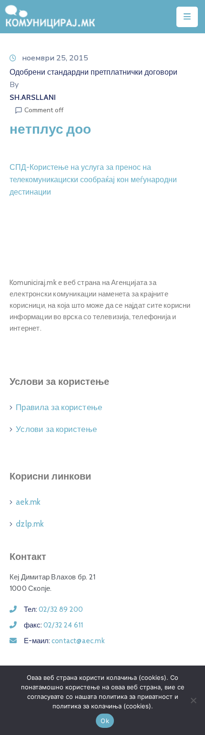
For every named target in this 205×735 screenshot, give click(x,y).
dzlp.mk (30, 524)
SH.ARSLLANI (33, 97)
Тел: (53, 609)
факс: (53, 625)
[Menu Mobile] (187, 17)
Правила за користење (59, 407)
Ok (105, 721)
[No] (193, 700)
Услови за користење (56, 429)
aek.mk (28, 502)
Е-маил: (64, 641)
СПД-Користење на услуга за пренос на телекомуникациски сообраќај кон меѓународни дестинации (93, 179)
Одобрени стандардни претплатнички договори (93, 72)
